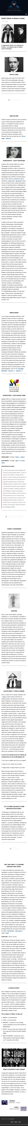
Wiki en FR (8, 138)
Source (17, 460)
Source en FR (11, 181)
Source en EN (19, 181)
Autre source (18, 931)
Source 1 (17, 457)
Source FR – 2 (19, 371)
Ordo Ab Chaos (10, 931)
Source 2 (23, 457)
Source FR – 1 (11, 371)
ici (13, 936)
